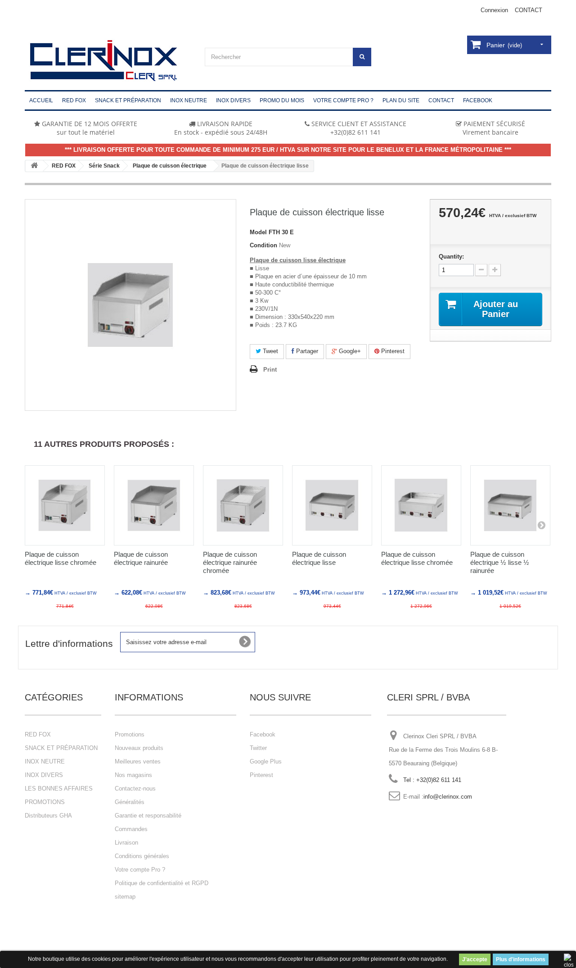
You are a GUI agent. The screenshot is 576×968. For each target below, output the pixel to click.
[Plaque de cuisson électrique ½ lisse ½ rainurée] (510, 505)
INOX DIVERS (44, 775)
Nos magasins (133, 775)
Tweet (269, 351)
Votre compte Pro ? (140, 869)
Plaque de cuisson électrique (170, 166)
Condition (263, 245)
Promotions (129, 734)
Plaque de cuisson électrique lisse (319, 558)
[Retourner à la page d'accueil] (34, 166)
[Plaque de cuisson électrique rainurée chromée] (243, 505)
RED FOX (64, 166)
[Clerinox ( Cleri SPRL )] (108, 60)
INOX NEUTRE (45, 761)
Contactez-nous (135, 788)
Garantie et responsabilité (148, 815)
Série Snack (104, 166)
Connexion (494, 10)
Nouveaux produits (139, 748)
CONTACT (528, 10)
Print (270, 369)
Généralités (129, 802)
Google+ (349, 351)
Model (258, 232)
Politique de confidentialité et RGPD (161, 883)
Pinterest (392, 351)
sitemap (125, 896)
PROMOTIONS (45, 802)
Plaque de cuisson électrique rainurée (141, 558)
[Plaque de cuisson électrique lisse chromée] (65, 505)
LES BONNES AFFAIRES (59, 788)
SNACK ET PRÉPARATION (61, 748)
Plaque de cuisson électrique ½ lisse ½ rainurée (499, 562)
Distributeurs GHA (48, 815)
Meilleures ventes (138, 761)
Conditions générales (142, 856)
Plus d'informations (520, 959)
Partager (306, 351)
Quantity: (451, 256)
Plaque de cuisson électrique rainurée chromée (230, 562)
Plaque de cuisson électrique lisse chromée (60, 558)
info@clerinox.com (447, 796)
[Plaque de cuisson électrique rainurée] (154, 505)
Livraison (126, 842)
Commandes (131, 829)
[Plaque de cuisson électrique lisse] (332, 505)
